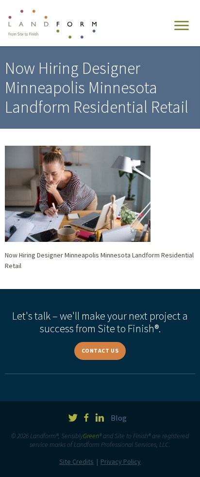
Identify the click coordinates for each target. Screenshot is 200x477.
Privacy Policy (120, 461)
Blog (119, 417)
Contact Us (100, 350)
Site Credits (76, 461)
